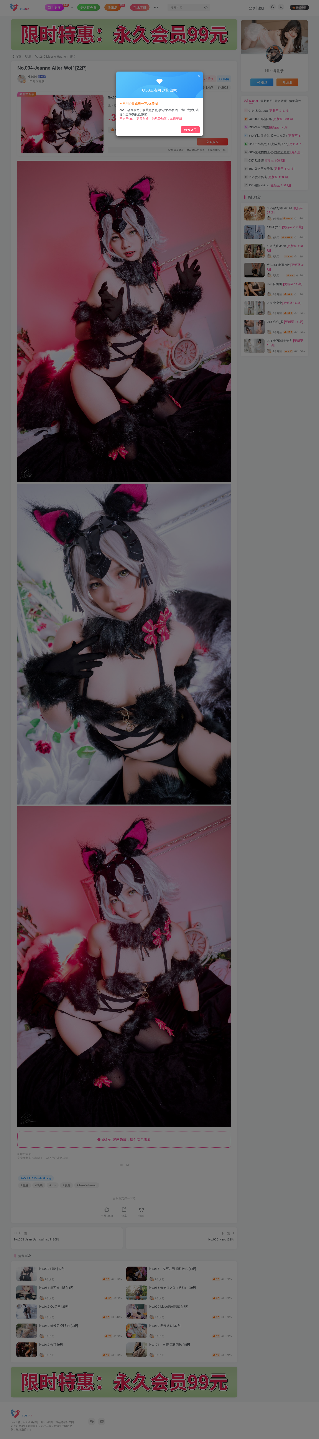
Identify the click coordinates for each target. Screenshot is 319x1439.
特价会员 (190, 129)
